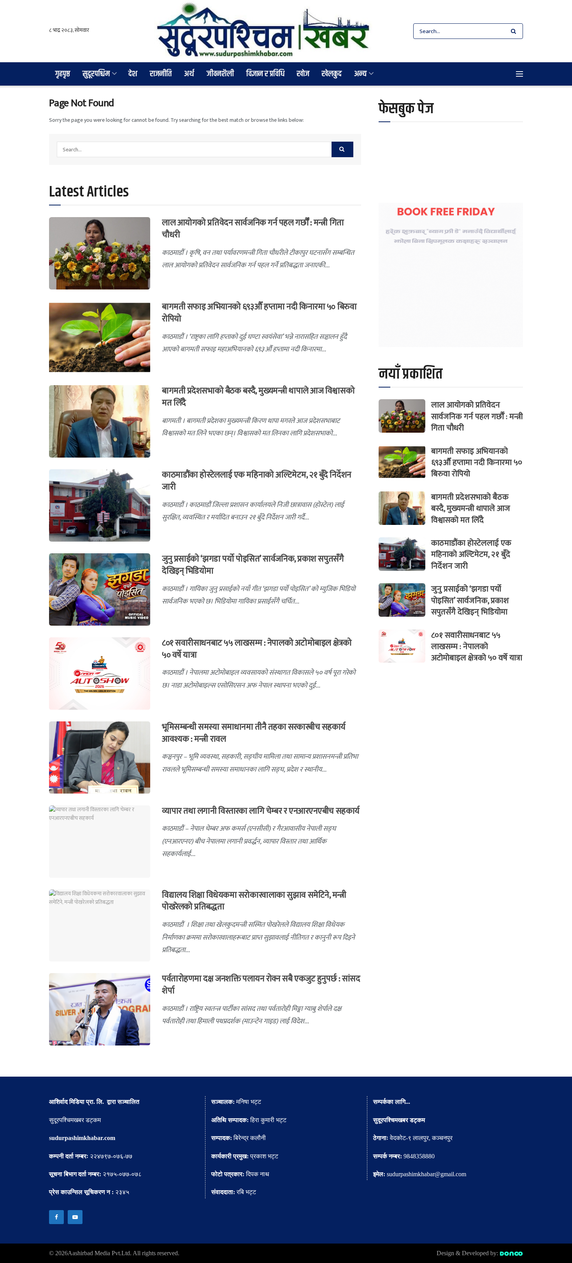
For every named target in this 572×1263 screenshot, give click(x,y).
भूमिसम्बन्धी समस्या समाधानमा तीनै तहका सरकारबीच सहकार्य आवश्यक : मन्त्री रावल (254, 733)
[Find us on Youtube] (75, 1217)
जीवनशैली (220, 73)
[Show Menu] (519, 74)
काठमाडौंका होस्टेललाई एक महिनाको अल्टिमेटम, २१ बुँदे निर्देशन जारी (256, 481)
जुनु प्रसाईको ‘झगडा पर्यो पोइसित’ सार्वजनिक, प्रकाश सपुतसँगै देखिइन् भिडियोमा (253, 565)
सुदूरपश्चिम (96, 73)
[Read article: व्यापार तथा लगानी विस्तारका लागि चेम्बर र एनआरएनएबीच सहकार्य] (99, 841)
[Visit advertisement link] (451, 275)
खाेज (303, 73)
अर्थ (189, 73)
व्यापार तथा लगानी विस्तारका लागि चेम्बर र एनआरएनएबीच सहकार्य (261, 811)
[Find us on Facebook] (56, 1217)
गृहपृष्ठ (62, 73)
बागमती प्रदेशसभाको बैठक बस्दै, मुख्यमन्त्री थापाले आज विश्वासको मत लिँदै (258, 397)
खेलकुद (332, 73)
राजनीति (161, 73)
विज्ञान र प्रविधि (265, 73)
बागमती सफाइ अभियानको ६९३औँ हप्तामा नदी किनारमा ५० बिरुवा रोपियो (259, 313)
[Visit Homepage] (263, 31)
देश (132, 73)
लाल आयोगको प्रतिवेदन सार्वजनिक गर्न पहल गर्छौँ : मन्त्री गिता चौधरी (253, 229)
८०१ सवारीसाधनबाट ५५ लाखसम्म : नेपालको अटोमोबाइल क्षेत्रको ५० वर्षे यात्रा (256, 649)
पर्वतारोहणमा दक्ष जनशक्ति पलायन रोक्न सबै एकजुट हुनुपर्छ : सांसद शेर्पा (261, 985)
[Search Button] (515, 31)
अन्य (360, 73)
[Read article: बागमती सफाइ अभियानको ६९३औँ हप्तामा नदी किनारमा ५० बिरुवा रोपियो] (99, 337)
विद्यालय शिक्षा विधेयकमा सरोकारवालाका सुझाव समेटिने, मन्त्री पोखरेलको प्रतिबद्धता (254, 901)
